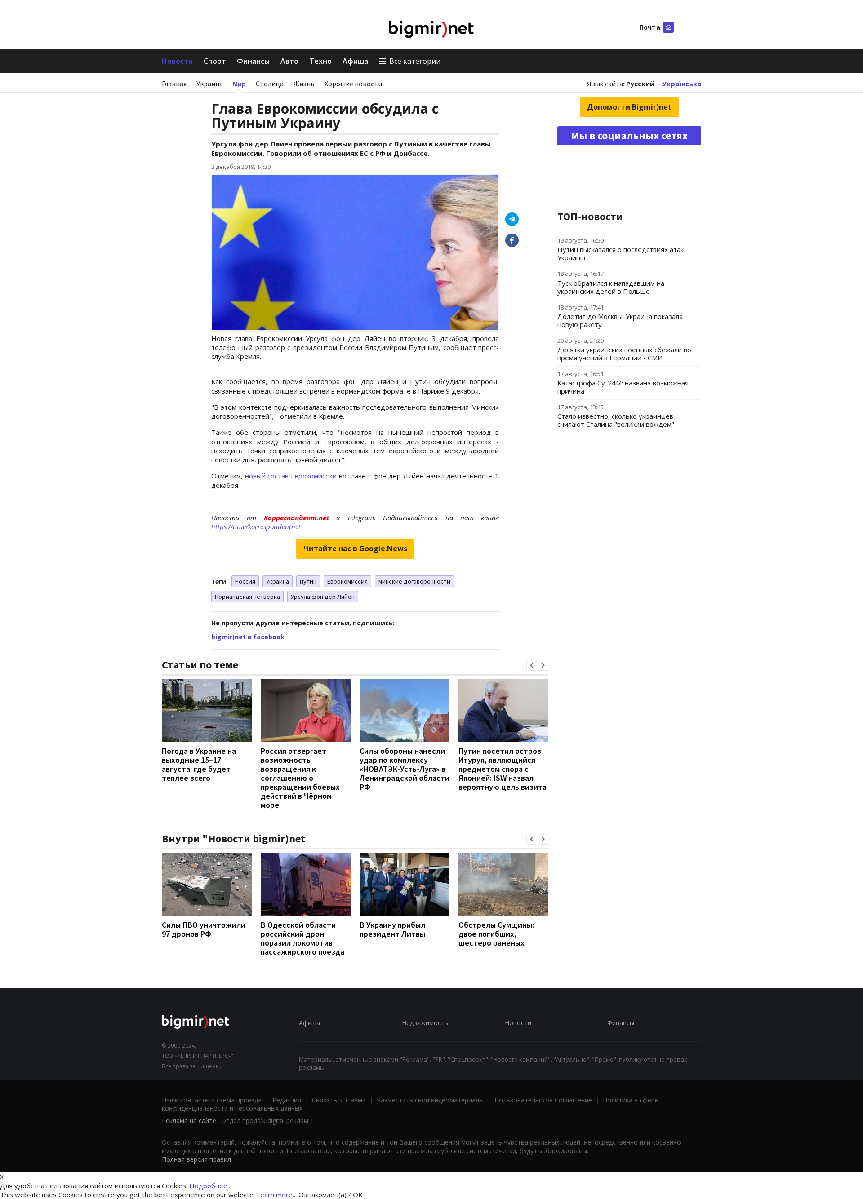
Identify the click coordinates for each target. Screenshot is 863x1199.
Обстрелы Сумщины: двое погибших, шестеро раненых (496, 934)
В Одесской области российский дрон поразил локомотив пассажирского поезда (302, 938)
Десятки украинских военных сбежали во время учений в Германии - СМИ (624, 353)
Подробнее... (210, 1185)
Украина (209, 83)
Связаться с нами (339, 1100)
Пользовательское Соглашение (543, 1100)
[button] (531, 665)
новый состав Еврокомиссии (292, 475)
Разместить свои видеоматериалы (430, 1100)
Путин (308, 581)
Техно (320, 61)
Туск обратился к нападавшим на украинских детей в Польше (610, 287)
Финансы (253, 61)
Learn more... (277, 1194)
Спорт (215, 61)
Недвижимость (425, 1022)
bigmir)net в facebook (248, 637)
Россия (245, 581)
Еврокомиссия (347, 581)
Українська (681, 83)
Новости (177, 61)
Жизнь (304, 83)
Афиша (355, 61)
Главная (174, 83)
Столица (270, 83)
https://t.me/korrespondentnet (256, 526)
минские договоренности (414, 581)
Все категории (414, 61)
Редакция (286, 1100)
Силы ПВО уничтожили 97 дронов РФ (203, 929)
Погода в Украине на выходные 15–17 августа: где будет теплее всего (199, 764)
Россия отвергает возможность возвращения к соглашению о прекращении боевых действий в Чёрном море (300, 778)
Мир (239, 83)
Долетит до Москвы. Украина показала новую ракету (620, 320)
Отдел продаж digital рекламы (267, 1120)
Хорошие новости (353, 83)
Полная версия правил (196, 1159)
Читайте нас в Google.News (355, 548)
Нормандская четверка (247, 597)
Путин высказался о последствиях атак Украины (620, 253)
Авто (289, 61)
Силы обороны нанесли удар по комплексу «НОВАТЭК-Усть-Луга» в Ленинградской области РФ (404, 769)
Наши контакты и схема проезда (212, 1100)
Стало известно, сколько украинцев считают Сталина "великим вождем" (615, 420)
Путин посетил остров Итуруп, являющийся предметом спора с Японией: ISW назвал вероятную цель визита (502, 769)
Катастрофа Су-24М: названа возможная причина (623, 386)
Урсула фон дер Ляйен (323, 597)
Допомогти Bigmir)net (629, 107)
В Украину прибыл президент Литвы (392, 929)
